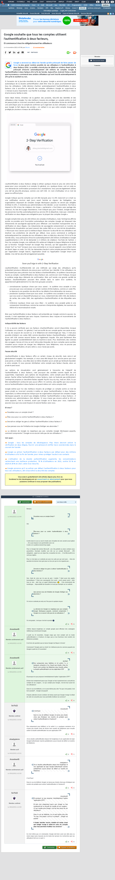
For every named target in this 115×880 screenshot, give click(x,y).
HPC (47, 8)
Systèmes (106, 5)
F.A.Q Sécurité (45, 13)
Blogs (34, 2)
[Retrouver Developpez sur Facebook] (113, 14)
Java (55, 5)
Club (83, 2)
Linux (26, 8)
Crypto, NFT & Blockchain (68, 11)
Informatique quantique (51, 11)
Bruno (27, 47)
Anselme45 (14, 629)
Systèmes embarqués (94, 8)
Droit (76, 2)
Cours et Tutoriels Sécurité (71, 13)
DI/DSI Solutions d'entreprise (20, 5)
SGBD (85, 5)
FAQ (28, 2)
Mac (52, 8)
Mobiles (98, 5)
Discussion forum (98, 60)
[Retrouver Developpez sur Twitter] (111, 14)
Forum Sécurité (34, 13)
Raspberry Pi (59, 8)
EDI (68, 5)
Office (91, 5)
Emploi (61, 2)
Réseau (67, 8)
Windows (19, 8)
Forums (11, 2)
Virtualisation (107, 8)
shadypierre (14, 739)
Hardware (40, 8)
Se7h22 (14, 706)
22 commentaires (38, 48)
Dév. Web (62, 5)
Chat (41, 2)
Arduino (32, 8)
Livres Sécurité (56, 13)
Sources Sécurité (86, 13)
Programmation (76, 5)
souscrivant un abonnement (48, 479)
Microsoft (49, 5)
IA (38, 5)
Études (69, 2)
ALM (42, 5)
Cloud (33, 5)
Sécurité (82, 8)
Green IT (75, 8)
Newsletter (51, 2)
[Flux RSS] (108, 14)
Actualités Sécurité (22, 13)
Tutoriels (20, 2)
